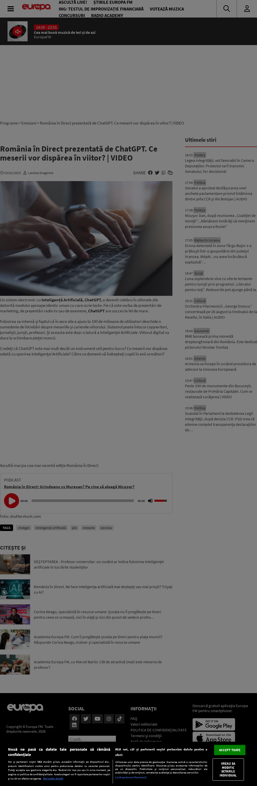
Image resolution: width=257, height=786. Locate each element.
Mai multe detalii (53, 778)
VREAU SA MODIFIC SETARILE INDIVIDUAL (228, 769)
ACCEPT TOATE (230, 750)
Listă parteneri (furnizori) (131, 777)
